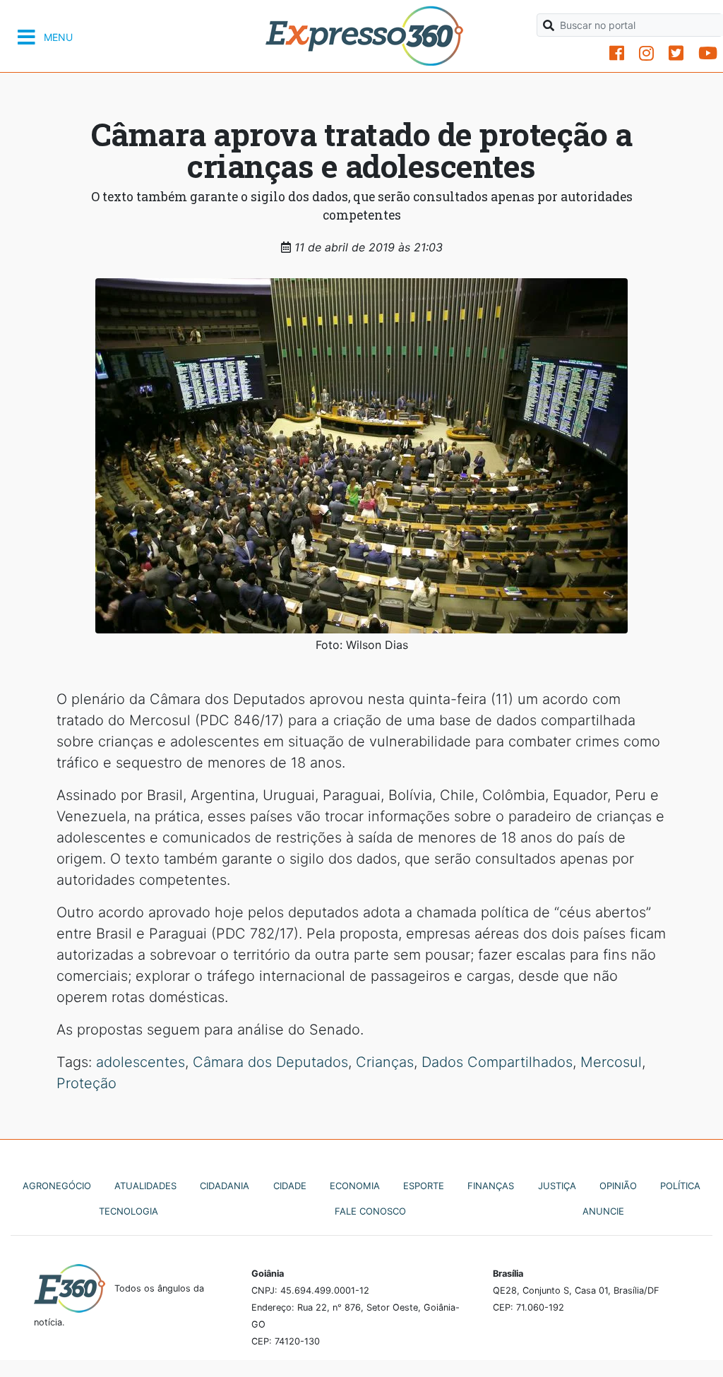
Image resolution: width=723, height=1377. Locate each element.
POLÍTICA (680, 1185)
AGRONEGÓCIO (57, 1185)
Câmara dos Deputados (270, 1062)
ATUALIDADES (145, 1185)
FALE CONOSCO (370, 1211)
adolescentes (140, 1062)
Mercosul (611, 1062)
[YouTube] (708, 53)
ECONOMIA (355, 1185)
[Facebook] (617, 53)
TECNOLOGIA (128, 1211)
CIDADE (289, 1185)
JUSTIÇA (557, 1185)
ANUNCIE (603, 1211)
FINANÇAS (490, 1185)
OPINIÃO (618, 1185)
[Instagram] (646, 53)
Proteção (86, 1083)
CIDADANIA (224, 1185)
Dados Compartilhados (497, 1062)
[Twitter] (676, 53)
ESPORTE (423, 1185)
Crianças (385, 1062)
